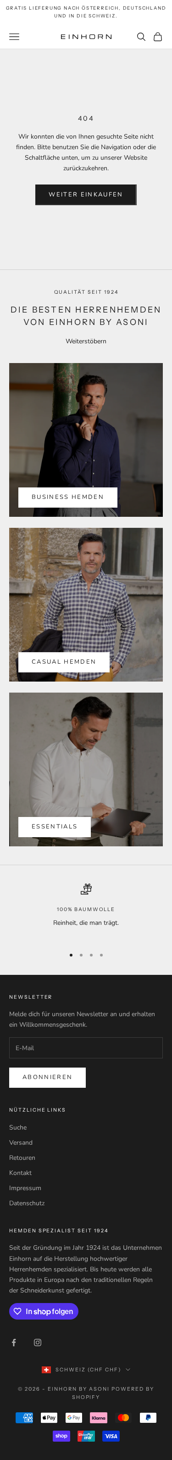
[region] (86, 911)
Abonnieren (47, 1077)
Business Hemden (68, 497)
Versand (21, 1142)
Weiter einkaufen (86, 194)
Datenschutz (26, 1203)
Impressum (25, 1188)
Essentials (55, 826)
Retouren (22, 1157)
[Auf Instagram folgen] (37, 1342)
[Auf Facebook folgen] (13, 1342)
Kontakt (20, 1173)
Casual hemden (64, 662)
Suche (18, 1127)
